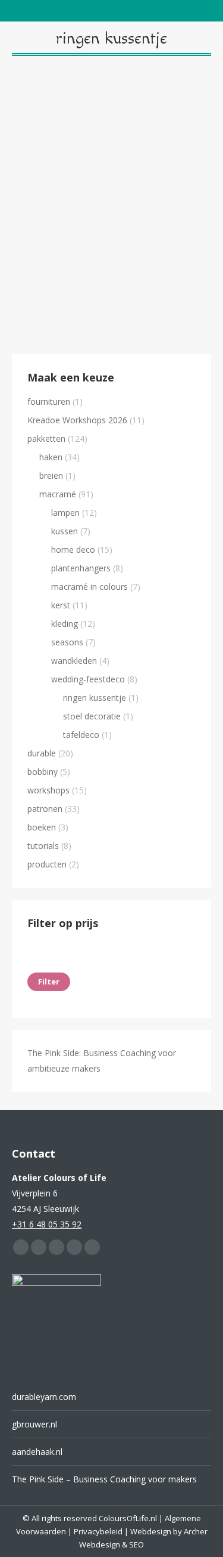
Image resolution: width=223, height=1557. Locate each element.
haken (50, 457)
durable (41, 753)
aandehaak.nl (37, 1451)
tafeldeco (81, 734)
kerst (60, 605)
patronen (44, 808)
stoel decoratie (92, 716)
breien (51, 475)
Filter (48, 981)
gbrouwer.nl (34, 1424)
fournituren (48, 401)
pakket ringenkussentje (111, 291)
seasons (67, 642)
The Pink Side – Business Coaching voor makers (104, 1479)
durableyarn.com (44, 1396)
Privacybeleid (98, 1531)
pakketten (46, 438)
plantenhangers (81, 568)
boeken (41, 827)
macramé (57, 494)
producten (47, 864)
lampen (65, 512)
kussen (64, 531)
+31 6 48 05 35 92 (46, 1224)
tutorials (43, 845)
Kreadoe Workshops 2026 (77, 420)
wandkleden (74, 660)
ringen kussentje (94, 697)
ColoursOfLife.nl (128, 1518)
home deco (73, 549)
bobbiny (42, 771)
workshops (48, 790)
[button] (195, 258)
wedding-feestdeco (88, 679)
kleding (64, 623)
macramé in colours (89, 586)
